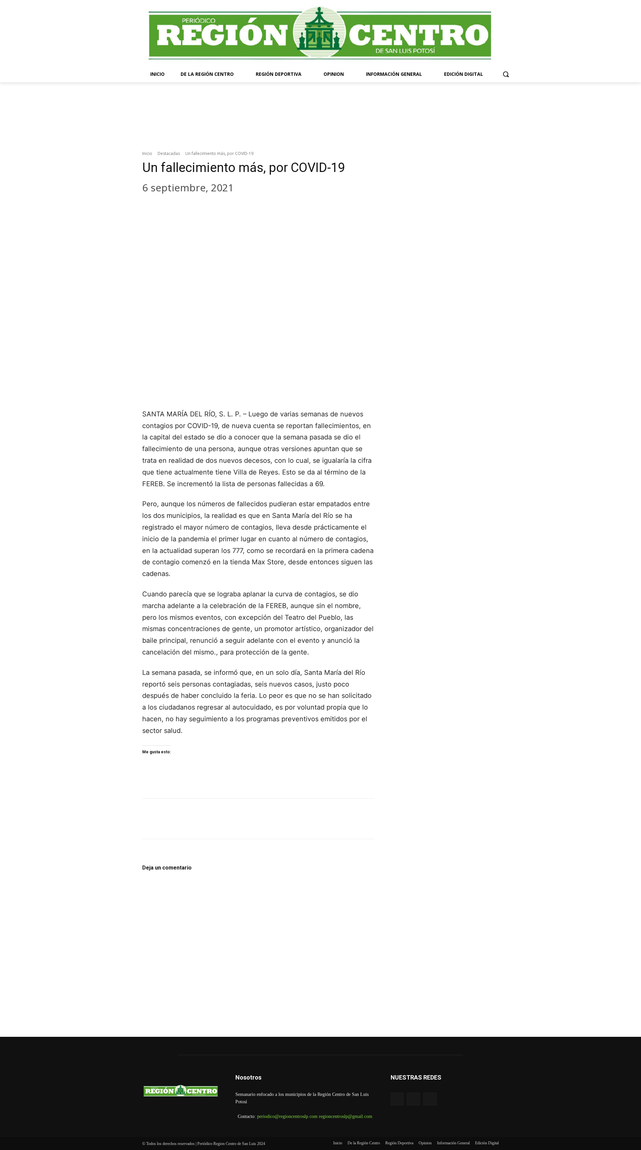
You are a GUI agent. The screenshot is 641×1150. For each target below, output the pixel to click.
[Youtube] (429, 1099)
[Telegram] (212, 208)
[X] (172, 208)
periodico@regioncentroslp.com (287, 1116)
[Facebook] (152, 208)
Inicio (147, 153)
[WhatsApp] (192, 208)
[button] (506, 74)
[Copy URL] (232, 208)
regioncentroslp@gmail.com (345, 1116)
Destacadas (169, 153)
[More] (252, 208)
